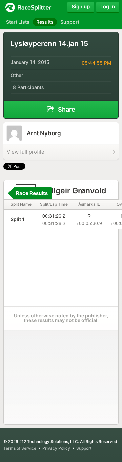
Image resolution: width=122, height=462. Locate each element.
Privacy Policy (56, 448)
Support (84, 448)
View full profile (25, 152)
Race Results (32, 193)
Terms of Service (19, 448)
